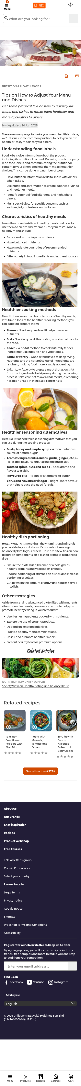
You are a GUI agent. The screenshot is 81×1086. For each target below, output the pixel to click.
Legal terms (12, 892)
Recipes (9, 833)
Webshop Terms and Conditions (25, 924)
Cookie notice (13, 908)
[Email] (76, 75)
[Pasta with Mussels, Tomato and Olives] (41, 720)
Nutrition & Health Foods (21, 86)
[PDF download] (65, 75)
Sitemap (9, 916)
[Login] (70, 4)
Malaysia (13, 995)
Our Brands (12, 816)
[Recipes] (41, 1076)
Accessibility (12, 932)
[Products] (25, 1077)
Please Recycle (14, 884)
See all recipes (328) (40, 771)
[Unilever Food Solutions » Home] (39, 5)
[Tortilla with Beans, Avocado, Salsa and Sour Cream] (67, 720)
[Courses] (56, 1076)
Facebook (16, 982)
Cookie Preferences (17, 868)
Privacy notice (13, 900)
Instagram (61, 982)
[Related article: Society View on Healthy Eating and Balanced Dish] (40, 668)
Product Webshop (16, 841)
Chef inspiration (15, 824)
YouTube (38, 982)
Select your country (16, 876)
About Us (10, 808)
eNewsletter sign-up (17, 860)
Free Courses (13, 849)
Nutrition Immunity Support (24, 681)
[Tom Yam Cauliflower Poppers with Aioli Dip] (15, 720)
